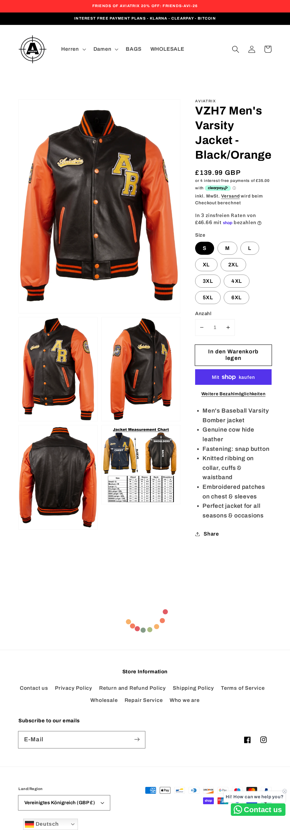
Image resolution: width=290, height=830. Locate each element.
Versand (230, 196)
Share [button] (211, 534)
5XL (208, 297)
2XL (233, 265)
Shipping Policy (193, 688)
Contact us (34, 688)
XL (206, 265)
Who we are (185, 700)
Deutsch (46, 824)
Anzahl (203, 313)
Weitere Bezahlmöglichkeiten (233, 393)
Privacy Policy (73, 688)
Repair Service (144, 700)
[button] (235, 49)
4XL (236, 281)
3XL (208, 281)
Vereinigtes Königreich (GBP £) (59, 802)
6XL (236, 297)
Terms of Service (243, 688)
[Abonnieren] (137, 739)
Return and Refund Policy (132, 688)
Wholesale (104, 700)
